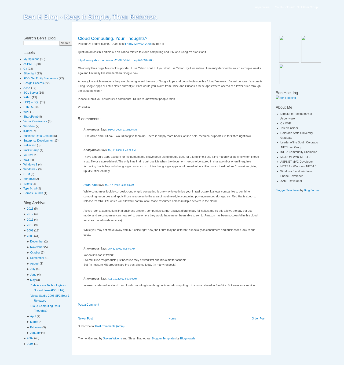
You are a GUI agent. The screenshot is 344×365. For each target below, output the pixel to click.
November (37, 247)
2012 (30, 214)
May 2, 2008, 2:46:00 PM (121, 150)
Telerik (28, 183)
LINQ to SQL (31, 102)
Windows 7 (30, 169)
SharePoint (30, 116)
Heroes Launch (33, 193)
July (32, 269)
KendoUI (29, 179)
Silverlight (30, 73)
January (35, 332)
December (37, 241)
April (33, 316)
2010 (30, 225)
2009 (30, 230)
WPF (26, 112)
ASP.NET (29, 64)
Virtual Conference (35, 121)
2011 (30, 219)
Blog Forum (311, 190)
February (36, 327)
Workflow (29, 126)
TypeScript (30, 188)
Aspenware (262, 7)
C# (25, 68)
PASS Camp (31, 150)
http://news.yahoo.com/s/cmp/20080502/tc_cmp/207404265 (116, 60)
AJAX (27, 88)
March (34, 321)
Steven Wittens (112, 338)
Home (172, 318)
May (33, 280)
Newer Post (85, 318)
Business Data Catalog (38, 136)
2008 (30, 236)
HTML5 (28, 107)
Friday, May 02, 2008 (138, 44)
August (34, 263)
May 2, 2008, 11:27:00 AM (122, 129)
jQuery (28, 131)
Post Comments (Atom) (109, 326)
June (33, 274)
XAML (27, 97)
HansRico (90, 185)
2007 (30, 338)
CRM (27, 174)
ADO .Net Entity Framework (41, 78)
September (37, 258)
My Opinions (31, 59)
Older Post (258, 318)
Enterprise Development (39, 140)
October (35, 252)
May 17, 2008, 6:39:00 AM (119, 185)
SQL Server (31, 92)
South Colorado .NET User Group (296, 7)
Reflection (30, 145)
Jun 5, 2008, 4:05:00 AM (121, 248)
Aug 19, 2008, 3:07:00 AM (122, 278)
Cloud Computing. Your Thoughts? (112, 38)
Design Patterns (33, 83)
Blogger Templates (164, 338)
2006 (30, 344)
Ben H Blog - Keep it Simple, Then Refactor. (90, 16)
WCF (26, 159)
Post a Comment (88, 304)
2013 (30, 208)
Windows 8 (30, 164)
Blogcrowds (187, 338)
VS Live (28, 155)
